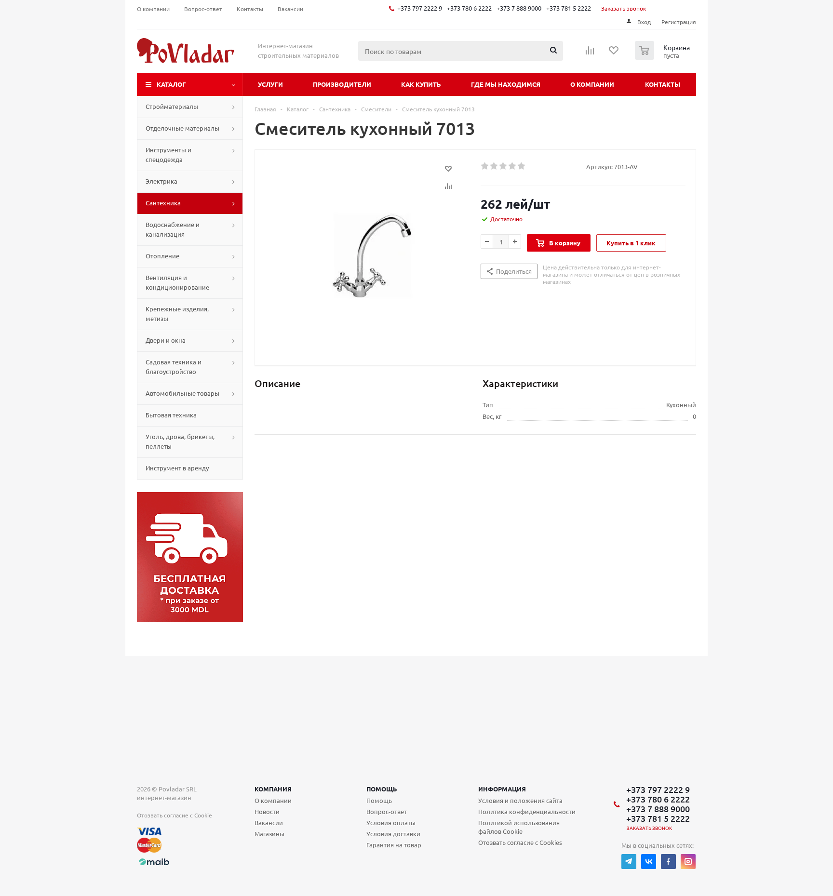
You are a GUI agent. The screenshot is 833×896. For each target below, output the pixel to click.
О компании (592, 84)
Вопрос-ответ (386, 811)
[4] (512, 166)
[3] (503, 166)
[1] (485, 166)
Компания (273, 789)
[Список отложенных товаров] (614, 53)
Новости (267, 811)
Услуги (270, 84)
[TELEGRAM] (628, 861)
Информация (502, 789)
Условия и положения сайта (520, 800)
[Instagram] (688, 861)
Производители (342, 84)
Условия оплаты (391, 822)
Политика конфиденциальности (527, 811)
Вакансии (269, 822)
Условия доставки (393, 833)
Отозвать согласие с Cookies (520, 842)
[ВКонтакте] (648, 861)
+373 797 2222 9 (419, 8)
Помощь (381, 789)
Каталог (171, 84)
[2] (494, 166)
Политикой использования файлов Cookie (519, 826)
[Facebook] (668, 861)
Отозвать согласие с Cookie (174, 815)
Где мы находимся (505, 84)
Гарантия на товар (393, 845)
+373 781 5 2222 (568, 8)
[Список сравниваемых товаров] (590, 53)
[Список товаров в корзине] (663, 57)
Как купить (421, 84)
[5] (521, 166)
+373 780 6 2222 (469, 8)
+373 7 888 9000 (519, 8)
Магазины (269, 833)
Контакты (662, 84)
